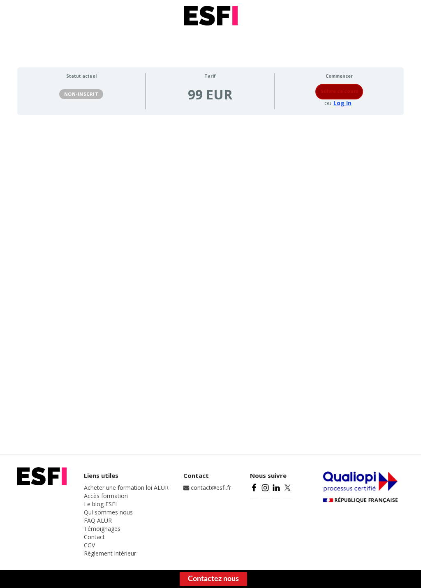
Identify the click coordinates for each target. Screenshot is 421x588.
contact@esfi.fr (210, 487)
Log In (342, 103)
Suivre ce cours (339, 91)
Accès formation (106, 496)
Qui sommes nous (108, 512)
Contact (94, 537)
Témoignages (102, 529)
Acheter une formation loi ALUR (126, 487)
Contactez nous (213, 579)
